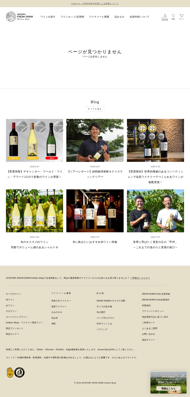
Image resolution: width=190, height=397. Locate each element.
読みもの (119, 16)
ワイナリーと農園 (99, 16)
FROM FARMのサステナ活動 (111, 300)
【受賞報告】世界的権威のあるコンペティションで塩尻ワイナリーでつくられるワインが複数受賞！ (155, 177)
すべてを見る (95, 109)
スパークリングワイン (17, 317)
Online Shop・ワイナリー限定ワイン (24, 322)
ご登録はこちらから (140, 278)
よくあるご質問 (149, 328)
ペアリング (102, 329)
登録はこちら (168, 388)
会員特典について (139, 16)
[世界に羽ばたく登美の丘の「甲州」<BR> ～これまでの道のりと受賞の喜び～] (155, 210)
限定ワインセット (14, 328)
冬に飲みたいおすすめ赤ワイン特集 (95, 242)
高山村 (54, 318)
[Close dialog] (183, 375)
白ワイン (10, 305)
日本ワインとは (104, 323)
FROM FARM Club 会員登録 (156, 294)
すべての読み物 (104, 306)
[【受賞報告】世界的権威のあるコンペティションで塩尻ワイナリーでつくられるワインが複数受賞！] (155, 140)
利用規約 (146, 305)
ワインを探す (48, 16)
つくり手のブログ (105, 318)
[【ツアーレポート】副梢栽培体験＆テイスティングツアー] (95, 140)
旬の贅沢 (101, 312)
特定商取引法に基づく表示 (155, 317)
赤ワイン (10, 299)
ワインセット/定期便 (72, 16)
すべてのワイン (13, 294)
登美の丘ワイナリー (61, 300)
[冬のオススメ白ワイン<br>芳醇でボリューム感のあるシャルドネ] (34, 210)
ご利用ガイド (148, 322)
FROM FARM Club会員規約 (156, 299)
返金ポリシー (148, 340)
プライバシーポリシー (153, 311)
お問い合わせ (148, 334)
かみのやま (56, 312)
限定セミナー (12, 334)
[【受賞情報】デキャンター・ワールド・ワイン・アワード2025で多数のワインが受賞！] (34, 140)
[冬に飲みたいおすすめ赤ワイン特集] (95, 210)
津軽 (53, 323)
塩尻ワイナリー (59, 306)
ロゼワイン (11, 311)
